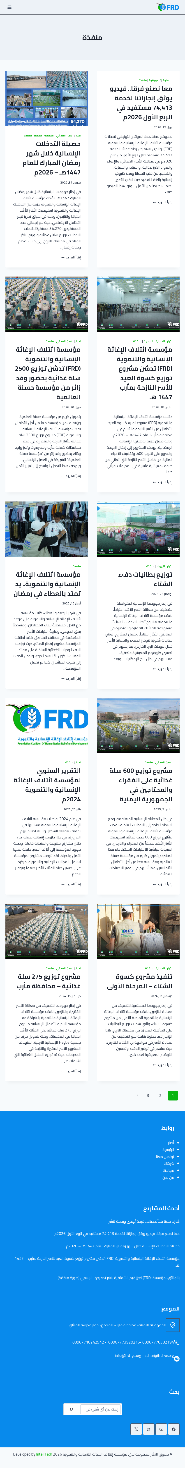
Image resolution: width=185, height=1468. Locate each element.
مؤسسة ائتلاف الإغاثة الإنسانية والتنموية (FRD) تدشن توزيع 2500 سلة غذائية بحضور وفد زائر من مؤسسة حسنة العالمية (48, 373)
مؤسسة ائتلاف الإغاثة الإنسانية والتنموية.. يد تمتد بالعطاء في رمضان (47, 583)
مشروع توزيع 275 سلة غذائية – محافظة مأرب (48, 981)
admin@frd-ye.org (159, 1355)
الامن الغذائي (64, 135)
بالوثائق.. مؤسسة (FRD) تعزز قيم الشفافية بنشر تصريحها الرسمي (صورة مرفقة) (119, 1277)
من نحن (168, 1177)
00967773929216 (123, 1342)
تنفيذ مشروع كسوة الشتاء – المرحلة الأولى (139, 981)
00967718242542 (88, 1342)
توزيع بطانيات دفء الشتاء (145, 579)
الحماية (167, 80)
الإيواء (161, 566)
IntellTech (44, 1454)
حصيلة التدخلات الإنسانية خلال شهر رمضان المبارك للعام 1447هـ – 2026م (52, 158)
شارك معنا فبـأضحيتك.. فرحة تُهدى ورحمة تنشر (144, 1221)
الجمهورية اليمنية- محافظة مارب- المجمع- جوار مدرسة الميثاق (117, 1325)
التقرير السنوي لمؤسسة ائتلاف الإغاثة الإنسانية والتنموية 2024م (47, 785)
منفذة (143, 80)
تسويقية (155, 80)
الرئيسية (168, 1149)
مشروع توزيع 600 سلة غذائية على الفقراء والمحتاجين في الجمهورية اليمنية (140, 785)
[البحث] (71, 1409)
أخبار (171, 1142)
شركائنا (169, 1163)
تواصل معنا (165, 1156)
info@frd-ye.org (128, 1355)
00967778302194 (158, 1342)
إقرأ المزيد (162, 202)
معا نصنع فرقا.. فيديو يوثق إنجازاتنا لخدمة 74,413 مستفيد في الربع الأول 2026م (141, 103)
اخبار (78, 135)
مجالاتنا (168, 1170)
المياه (38, 135)
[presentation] (46, 98)
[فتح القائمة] (9, 7)
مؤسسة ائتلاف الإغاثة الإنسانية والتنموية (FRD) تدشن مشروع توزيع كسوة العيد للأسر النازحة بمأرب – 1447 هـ (139, 373)
